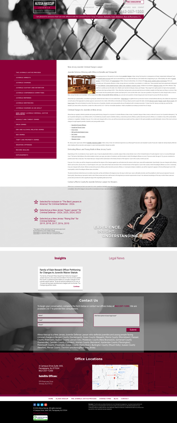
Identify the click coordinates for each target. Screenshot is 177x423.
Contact (141, 7)
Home (79, 7)
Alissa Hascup (88, 7)
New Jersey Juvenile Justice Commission (156, 81)
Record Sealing (22, 150)
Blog (134, 7)
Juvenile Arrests (23, 77)
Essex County (71, 103)
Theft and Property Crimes (27, 139)
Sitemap (36, 413)
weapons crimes (157, 85)
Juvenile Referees (23, 98)
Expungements (22, 155)
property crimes (135, 85)
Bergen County (154, 101)
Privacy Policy (44, 413)
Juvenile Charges (23, 82)
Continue (76, 286)
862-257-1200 (132, 11)
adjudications (115, 81)
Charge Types (125, 7)
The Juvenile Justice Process (107, 7)
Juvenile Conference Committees (30, 93)
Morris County (170, 101)
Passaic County (162, 101)
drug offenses (101, 85)
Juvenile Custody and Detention (30, 87)
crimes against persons (112, 85)
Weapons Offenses (24, 145)
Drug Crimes (21, 124)
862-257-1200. (122, 306)
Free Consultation (133, 2)
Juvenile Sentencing (24, 103)
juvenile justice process (104, 78)
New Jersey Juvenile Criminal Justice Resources (32, 114)
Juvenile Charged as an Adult (29, 108)
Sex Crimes (20, 134)
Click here (36, 232)
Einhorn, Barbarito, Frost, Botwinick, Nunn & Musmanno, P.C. (119, 17)
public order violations (125, 85)
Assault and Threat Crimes (27, 119)
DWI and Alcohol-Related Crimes (30, 129)
